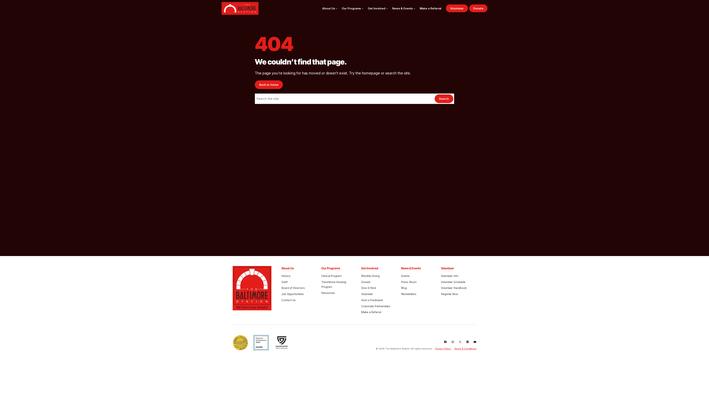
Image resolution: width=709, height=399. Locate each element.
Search (444, 98)
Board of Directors (293, 288)
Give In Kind (368, 288)
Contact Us (288, 300)
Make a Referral (371, 312)
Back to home (268, 84)
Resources (328, 293)
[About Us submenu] (336, 8)
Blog (404, 288)
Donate (478, 8)
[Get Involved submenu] (387, 8)
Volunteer (457, 8)
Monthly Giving (370, 276)
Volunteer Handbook (453, 288)
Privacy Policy (443, 348)
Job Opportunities (292, 294)
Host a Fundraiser (372, 300)
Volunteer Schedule (453, 282)
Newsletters (408, 294)
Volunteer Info (449, 276)
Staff (284, 282)
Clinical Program (331, 276)
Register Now (449, 294)
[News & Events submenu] (414, 8)
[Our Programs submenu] (362, 8)
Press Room (409, 282)
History (285, 276)
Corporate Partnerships (375, 306)
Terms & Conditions (465, 348)
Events (405, 276)
